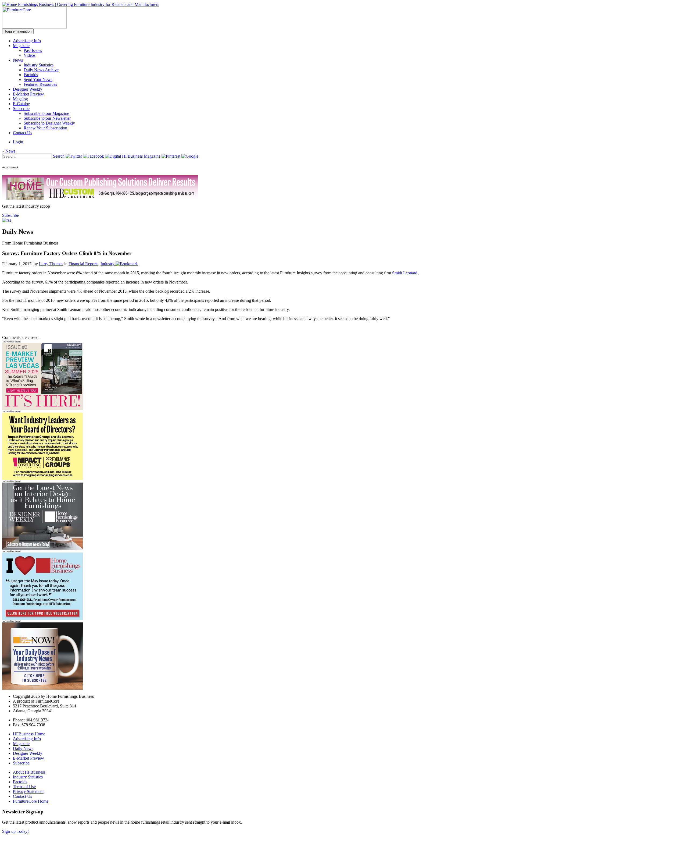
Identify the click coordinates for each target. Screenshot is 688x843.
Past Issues (33, 50)
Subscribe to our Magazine (46, 113)
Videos (29, 55)
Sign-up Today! (15, 831)
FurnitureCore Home (30, 801)
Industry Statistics (38, 65)
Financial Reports (83, 263)
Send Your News (38, 79)
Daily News (23, 748)
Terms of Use (24, 786)
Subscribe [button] (10, 215)
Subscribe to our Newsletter (47, 118)
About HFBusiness (29, 772)
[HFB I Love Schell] (42, 618)
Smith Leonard (404, 273)
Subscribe (21, 108)
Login (18, 142)
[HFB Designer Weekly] (42, 548)
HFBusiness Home (29, 734)
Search (58, 156)
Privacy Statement (28, 791)
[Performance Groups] (42, 478)
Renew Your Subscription (45, 128)
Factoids (31, 74)
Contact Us (22, 132)
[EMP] (42, 408)
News (18, 60)
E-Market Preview (28, 94)
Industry (107, 263)
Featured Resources (40, 84)
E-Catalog (21, 103)
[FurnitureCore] (34, 27)
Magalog (20, 99)
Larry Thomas (51, 263)
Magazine (21, 45)
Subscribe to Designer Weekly (49, 123)
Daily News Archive (41, 70)
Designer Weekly (27, 89)
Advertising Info (27, 40)
